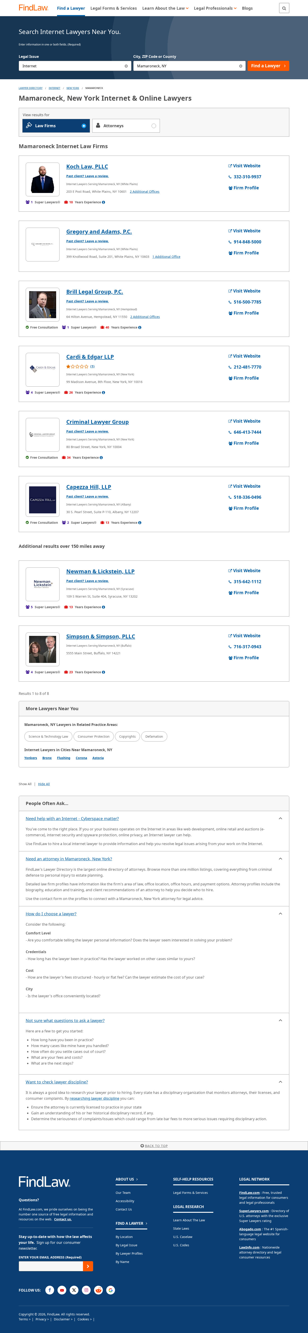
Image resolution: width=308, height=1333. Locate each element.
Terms (24, 1319)
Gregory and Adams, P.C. (99, 231)
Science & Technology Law (48, 736)
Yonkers (30, 758)
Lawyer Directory (30, 88)
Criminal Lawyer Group (97, 421)
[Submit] (88, 1266)
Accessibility (125, 1201)
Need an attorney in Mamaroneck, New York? (69, 858)
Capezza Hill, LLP (88, 486)
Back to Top (156, 1146)
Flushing (63, 758)
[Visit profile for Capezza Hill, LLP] (42, 500)
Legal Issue (29, 56)
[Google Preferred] (110, 1290)
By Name (122, 1262)
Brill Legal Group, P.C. (94, 291)
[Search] (284, 8)
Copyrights (127, 736)
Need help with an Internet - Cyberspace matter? (72, 818)
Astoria (98, 758)
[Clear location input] (241, 66)
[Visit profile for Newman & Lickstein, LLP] (42, 584)
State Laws (181, 1228)
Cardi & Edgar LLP (90, 356)
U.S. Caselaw (182, 1237)
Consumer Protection (94, 736)
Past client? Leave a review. (87, 176)
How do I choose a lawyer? (51, 913)
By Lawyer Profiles (129, 1253)
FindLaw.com (249, 1192)
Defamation (154, 736)
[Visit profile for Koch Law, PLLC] (42, 179)
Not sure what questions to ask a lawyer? (65, 1020)
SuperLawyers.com (254, 1211)
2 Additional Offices (144, 191)
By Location (124, 1237)
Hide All (44, 784)
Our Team (123, 1192)
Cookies (84, 1319)
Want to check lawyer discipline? (57, 1082)
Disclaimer (62, 1319)
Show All (25, 784)
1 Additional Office (166, 256)
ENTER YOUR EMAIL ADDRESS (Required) (50, 1257)
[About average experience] (103, 202)
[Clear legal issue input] (126, 66)
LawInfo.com (249, 1247)
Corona (81, 758)
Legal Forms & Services (190, 1192)
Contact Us (124, 1209)
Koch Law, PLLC (87, 166)
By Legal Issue (126, 1245)
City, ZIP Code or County (154, 56)
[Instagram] (86, 1290)
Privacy (41, 1319)
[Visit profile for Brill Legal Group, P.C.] (42, 304)
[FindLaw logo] (35, 8)
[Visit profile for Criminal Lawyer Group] (42, 434)
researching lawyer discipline (94, 1098)
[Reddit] (98, 1290)
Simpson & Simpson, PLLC (100, 636)
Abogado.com (250, 1229)
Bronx (47, 758)
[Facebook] (49, 1290)
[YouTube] (61, 1290)
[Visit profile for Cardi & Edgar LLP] (42, 369)
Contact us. (63, 1219)
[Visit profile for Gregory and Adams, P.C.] (42, 244)
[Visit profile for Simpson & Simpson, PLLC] (42, 649)
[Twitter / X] (74, 1290)
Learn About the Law (189, 1220)
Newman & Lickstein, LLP (100, 571)
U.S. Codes (181, 1245)
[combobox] (75, 66)
